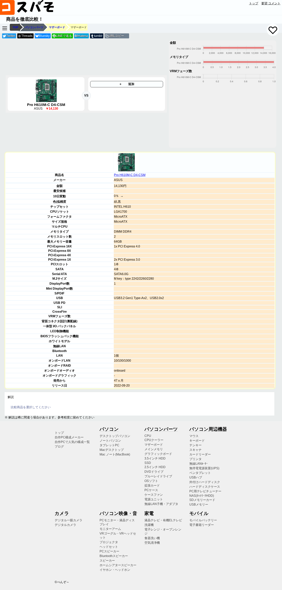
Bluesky (44, 35)
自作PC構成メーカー (69, 437)
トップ (253, 3)
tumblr (98, 35)
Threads (27, 35)
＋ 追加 (126, 84)
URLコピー (116, 35)
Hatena (81, 35)
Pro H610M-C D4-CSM (129, 175)
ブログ (59, 446)
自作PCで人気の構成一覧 (72, 442)
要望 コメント (270, 3)
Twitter (10, 35)
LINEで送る (62, 35)
